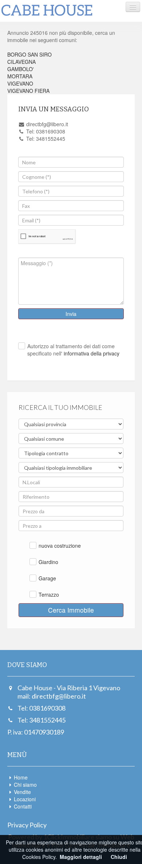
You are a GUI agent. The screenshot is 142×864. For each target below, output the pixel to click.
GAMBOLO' (20, 69)
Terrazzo (49, 594)
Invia (71, 313)
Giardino (48, 561)
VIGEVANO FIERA (28, 90)
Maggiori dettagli (81, 856)
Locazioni (25, 799)
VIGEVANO (20, 83)
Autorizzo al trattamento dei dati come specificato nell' (73, 349)
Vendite (22, 791)
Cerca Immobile (71, 609)
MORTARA (19, 76)
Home (21, 777)
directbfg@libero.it (59, 696)
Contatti (23, 806)
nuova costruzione (60, 545)
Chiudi (119, 856)
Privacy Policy (27, 825)
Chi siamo (25, 784)
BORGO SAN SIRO (29, 54)
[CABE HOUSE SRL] (47, 10)
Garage (47, 578)
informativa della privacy (90, 353)
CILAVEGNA (21, 61)
